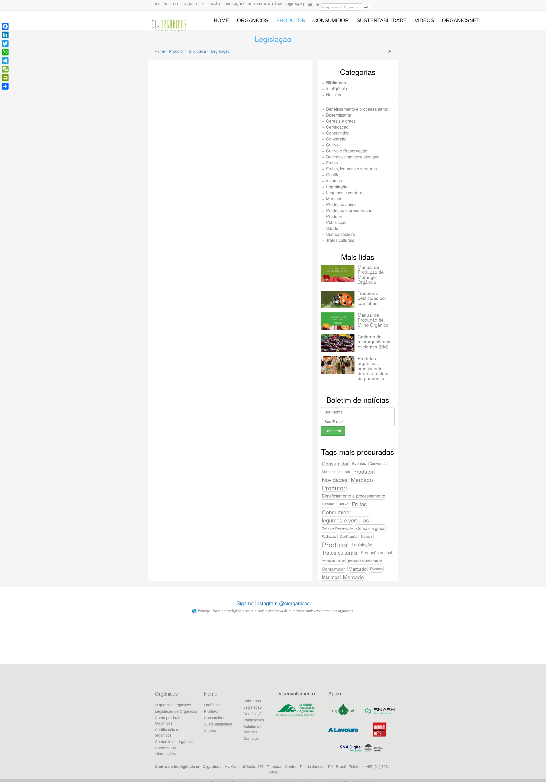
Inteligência (336, 88)
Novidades (334, 479)
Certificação (208, 4)
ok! (366, 7)
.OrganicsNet (459, 20)
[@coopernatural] (141, 644)
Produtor (176, 51)
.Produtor (290, 20)
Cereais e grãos (341, 121)
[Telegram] (5, 60)
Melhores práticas (336, 471)
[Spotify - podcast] (290, 4)
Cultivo (332, 145)
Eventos (359, 463)
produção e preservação (365, 560)
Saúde (332, 228)
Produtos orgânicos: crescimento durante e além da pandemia (373, 368)
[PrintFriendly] (5, 77)
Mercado (334, 198)
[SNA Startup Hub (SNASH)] (379, 711)
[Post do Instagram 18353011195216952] (52, 644)
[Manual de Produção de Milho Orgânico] (338, 321)
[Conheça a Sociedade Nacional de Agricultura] (299, 710)
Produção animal (341, 204)
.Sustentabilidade (381, 20)
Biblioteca (197, 51)
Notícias (333, 94)
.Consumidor (330, 20)
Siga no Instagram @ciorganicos (273, 603)
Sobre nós (161, 4)
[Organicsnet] (343, 711)
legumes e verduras (345, 520)
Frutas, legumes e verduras (351, 168)
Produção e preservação (349, 210)
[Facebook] (303, 4)
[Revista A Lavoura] (343, 729)
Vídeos (210, 730)
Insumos (334, 180)
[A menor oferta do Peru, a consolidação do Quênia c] (317, 644)
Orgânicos (166, 694)
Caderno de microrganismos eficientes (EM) (374, 341)
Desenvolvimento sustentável (353, 157)
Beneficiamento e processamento (357, 109)
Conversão (336, 139)
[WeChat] (5, 69)
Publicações (233, 4)
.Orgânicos (251, 20)
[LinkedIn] (5, 35)
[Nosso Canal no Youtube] (310, 4)
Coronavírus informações (165, 751)
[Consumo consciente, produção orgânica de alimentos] (493, 644)
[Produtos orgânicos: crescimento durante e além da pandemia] (338, 364)
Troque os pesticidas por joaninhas (372, 298)
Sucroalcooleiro (340, 234)
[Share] (5, 86)
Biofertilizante (338, 115)
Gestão (333, 174)
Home (160, 51)
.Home (220, 20)
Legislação (183, 4)
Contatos (251, 738)
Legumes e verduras (345, 192)
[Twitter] (5, 43)
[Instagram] (297, 4)
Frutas (332, 163)
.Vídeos (423, 20)
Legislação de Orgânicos (176, 711)
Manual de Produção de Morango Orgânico (371, 274)
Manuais (367, 536)
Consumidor (337, 133)
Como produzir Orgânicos (167, 720)
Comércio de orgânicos (174, 742)
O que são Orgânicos (173, 705)
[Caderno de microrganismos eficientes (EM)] (338, 343)
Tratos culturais (340, 240)
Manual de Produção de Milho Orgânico (373, 320)
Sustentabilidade (218, 724)
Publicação (336, 222)
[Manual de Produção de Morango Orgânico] (338, 273)
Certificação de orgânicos (167, 732)
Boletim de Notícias (265, 4)
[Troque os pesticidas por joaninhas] (338, 299)
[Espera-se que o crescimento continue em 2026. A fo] (405, 647)
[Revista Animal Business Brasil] (379, 729)
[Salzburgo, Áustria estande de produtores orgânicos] (229, 644)
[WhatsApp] (5, 52)
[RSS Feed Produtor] (389, 51)
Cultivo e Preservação (346, 151)
